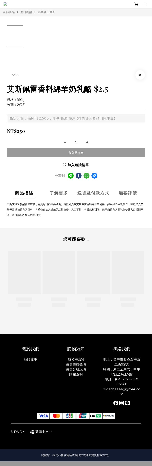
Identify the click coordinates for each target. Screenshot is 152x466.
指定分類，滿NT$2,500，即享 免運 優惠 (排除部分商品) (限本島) (62, 118)
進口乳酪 (26, 12)
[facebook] (79, 176)
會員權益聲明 (76, 364)
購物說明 (76, 374)
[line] (71, 176)
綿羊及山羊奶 (47, 12)
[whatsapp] (86, 176)
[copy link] (94, 176)
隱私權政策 (76, 359)
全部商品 (9, 12)
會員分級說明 (76, 369)
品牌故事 (30, 359)
